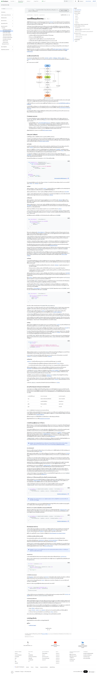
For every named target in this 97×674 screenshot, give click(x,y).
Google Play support (86, 656)
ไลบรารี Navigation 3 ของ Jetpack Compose (57, 533)
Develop (28, 1)
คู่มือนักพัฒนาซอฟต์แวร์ (73, 656)
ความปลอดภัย (17, 656)
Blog (44, 1)
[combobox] (69, 1)
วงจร (45, 119)
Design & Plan (20, 1)
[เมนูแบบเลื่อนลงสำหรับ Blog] (46, 1)
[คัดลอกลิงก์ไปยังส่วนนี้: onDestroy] (33, 359)
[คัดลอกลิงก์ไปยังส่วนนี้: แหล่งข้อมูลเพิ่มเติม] (38, 618)
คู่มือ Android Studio (73, 654)
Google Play (36, 1)
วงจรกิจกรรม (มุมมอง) (32, 625)
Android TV (44, 659)
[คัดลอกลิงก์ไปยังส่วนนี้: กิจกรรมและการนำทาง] (39, 526)
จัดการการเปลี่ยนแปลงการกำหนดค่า (59, 444)
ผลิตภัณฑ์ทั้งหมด (52, 667)
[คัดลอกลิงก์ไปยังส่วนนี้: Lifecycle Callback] (38, 134)
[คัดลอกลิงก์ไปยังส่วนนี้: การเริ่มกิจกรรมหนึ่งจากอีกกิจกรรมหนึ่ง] (44, 536)
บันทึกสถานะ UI (66, 49)
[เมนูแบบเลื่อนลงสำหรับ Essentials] (15, 1)
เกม (29, 653)
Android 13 (57, 659)
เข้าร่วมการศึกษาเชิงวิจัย (86, 658)
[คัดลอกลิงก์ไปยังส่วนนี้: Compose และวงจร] (38, 116)
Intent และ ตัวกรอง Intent (48, 545)
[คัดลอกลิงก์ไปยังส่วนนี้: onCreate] (32, 144)
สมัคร (86, 671)
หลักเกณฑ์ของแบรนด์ (28, 671)
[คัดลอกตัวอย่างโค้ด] (69, 161)
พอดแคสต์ (16, 663)
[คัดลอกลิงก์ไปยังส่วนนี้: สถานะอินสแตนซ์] (35, 448)
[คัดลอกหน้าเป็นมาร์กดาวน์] (48, 19)
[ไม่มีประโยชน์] (69, 15)
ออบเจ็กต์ (55, 370)
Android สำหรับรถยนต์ (45, 658)
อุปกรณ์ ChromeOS (45, 656)
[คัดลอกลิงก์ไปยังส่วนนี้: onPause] (32, 258)
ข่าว (15, 659)
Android (16, 653)
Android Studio (88, 1)
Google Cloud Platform (44, 667)
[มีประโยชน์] (68, 15)
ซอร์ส (15, 658)
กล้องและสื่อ (30, 658)
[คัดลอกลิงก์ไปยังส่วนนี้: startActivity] (33, 554)
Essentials (12, 1)
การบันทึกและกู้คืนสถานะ (40, 414)
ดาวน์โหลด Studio (72, 659)
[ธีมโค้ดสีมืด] (68, 161)
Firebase (36, 667)
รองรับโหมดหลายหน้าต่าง (53, 245)
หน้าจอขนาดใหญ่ (44, 653)
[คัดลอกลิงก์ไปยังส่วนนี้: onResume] (33, 198)
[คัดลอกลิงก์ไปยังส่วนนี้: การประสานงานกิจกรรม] (38, 598)
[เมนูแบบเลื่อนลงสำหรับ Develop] (31, 1)
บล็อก (16, 661)
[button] (6, 15)
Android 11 (57, 663)
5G (29, 661)
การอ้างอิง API (72, 657)
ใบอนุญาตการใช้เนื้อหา (45, 633)
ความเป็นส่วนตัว (30, 659)
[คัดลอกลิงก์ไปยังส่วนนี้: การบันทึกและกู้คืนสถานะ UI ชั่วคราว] (46, 423)
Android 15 (57, 656)
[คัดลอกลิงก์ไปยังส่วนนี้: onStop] (31, 322)
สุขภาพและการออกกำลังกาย (32, 656)
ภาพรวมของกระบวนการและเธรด (44, 418)
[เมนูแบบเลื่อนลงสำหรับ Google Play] (39, 1)
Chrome (32, 667)
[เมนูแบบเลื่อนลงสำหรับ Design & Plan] (24, 1)
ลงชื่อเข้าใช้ (94, 1)
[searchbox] (6, 9)
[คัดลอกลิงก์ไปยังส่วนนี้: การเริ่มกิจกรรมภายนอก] (38, 575)
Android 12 (57, 661)
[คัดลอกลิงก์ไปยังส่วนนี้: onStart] (31, 186)
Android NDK (72, 660)
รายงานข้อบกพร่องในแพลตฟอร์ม (88, 653)
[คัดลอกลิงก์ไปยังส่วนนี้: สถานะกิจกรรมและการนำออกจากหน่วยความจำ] (51, 387)
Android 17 (57, 653)
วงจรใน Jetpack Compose (57, 49)
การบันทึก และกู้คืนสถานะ (57, 312)
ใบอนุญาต (21, 671)
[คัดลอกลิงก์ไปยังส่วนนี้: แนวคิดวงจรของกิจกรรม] (40, 56)
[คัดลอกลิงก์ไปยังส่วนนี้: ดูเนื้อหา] (31, 623)
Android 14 (57, 658)
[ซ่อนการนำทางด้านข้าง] (12, 672)
